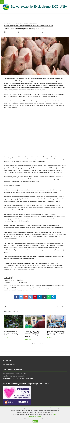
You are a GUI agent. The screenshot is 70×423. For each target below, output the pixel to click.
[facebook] (16, 297)
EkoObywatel (19, 25)
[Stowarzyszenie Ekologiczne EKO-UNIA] (35, 2)
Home (5, 23)
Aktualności (11, 23)
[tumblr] (44, 297)
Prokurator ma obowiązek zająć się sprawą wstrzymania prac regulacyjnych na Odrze (15, 304)
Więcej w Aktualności (11, 311)
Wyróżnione (48, 25)
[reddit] (30, 297)
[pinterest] (35, 297)
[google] (25, 297)
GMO (26, 25)
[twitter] (21, 297)
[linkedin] (39, 297)
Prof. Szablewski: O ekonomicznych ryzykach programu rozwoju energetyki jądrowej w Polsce (52, 304)
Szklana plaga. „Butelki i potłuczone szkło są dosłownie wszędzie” (11, 333)
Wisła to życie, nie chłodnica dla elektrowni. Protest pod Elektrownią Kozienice (56, 333)
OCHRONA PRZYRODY (36, 25)
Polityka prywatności (9, 364)
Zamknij (35, 421)
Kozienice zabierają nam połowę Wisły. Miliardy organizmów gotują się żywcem (33, 334)
